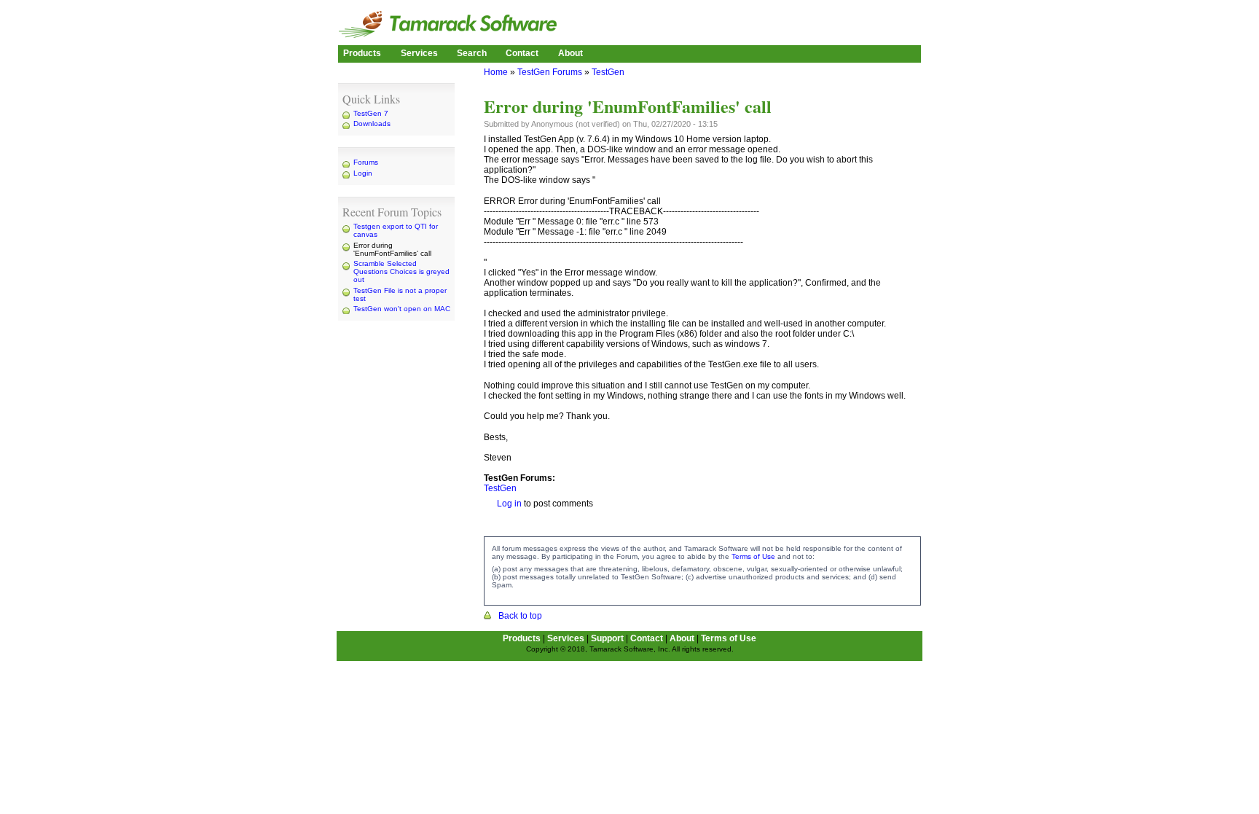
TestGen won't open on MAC (401, 309)
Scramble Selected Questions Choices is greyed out (401, 271)
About (570, 53)
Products (362, 53)
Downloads (372, 124)
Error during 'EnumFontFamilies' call (392, 249)
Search (472, 53)
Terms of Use (753, 556)
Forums (365, 162)
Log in (509, 503)
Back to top (520, 616)
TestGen (608, 72)
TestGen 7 (370, 113)
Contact (522, 53)
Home (496, 72)
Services (419, 53)
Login (362, 173)
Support (607, 638)
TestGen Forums (549, 72)
